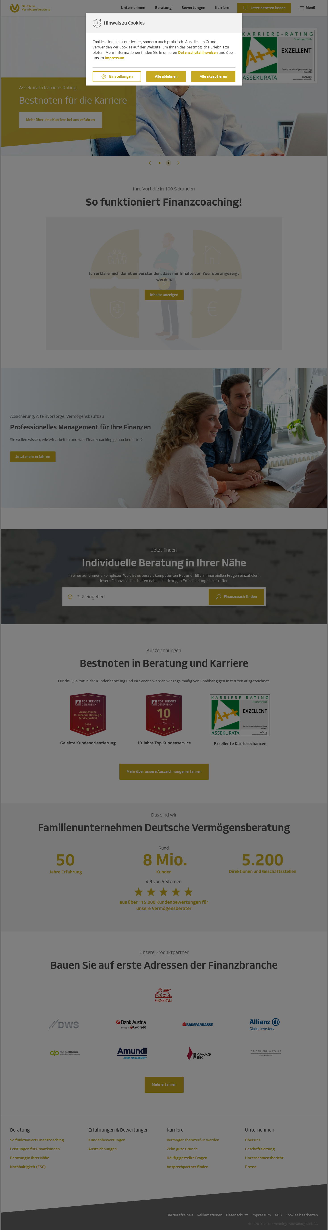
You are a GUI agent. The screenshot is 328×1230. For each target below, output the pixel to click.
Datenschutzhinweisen (198, 52)
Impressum (114, 58)
